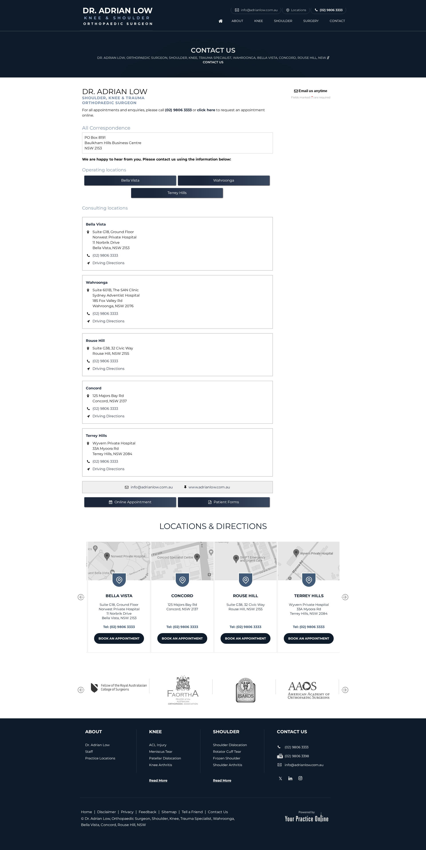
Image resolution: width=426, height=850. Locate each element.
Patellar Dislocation (165, 758)
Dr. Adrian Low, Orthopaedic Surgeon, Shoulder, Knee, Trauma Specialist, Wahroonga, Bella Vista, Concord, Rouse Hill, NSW (211, 58)
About (237, 21)
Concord (93, 388)
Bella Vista (130, 180)
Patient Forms (226, 502)
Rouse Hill (95, 341)
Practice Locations (100, 758)
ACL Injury (157, 745)
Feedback (147, 812)
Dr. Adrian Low (97, 745)
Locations (298, 10)
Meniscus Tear (160, 751)
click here (206, 110)
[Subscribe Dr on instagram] (300, 779)
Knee (258, 21)
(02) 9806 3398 (297, 756)
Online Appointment (133, 502)
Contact (337, 21)
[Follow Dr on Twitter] (280, 779)
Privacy (127, 812)
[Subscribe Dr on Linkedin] (290, 779)
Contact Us (218, 812)
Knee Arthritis (160, 765)
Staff (89, 751)
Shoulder (283, 21)
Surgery (311, 21)
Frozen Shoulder (226, 758)
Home (86, 812)
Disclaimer (106, 812)
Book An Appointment (119, 638)
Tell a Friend (192, 812)
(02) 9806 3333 (331, 10)
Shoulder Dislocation (230, 745)
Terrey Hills (177, 193)
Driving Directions (108, 263)
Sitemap (169, 812)
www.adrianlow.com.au (209, 487)
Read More (158, 780)
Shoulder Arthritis (227, 765)
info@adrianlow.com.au (259, 10)
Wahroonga (223, 180)
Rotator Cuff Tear (227, 751)
